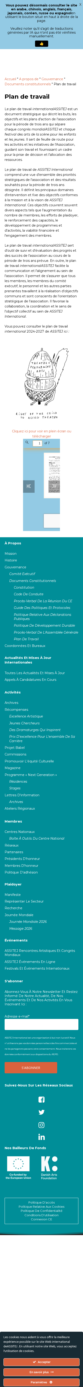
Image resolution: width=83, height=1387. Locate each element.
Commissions (15, 754)
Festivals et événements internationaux (37, 968)
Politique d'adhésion (21, 872)
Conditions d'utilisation (41, 1215)
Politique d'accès (41, 1202)
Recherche (13, 908)
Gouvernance (52, 79)
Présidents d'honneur (22, 859)
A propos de (29, 79)
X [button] (80, 5)
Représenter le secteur (24, 901)
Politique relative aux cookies (41, 1206)
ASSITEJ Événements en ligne (30, 962)
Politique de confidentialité (41, 1211)
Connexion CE (41, 1219)
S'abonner (14, 981)
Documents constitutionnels (28, 84)
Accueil (10, 79)
